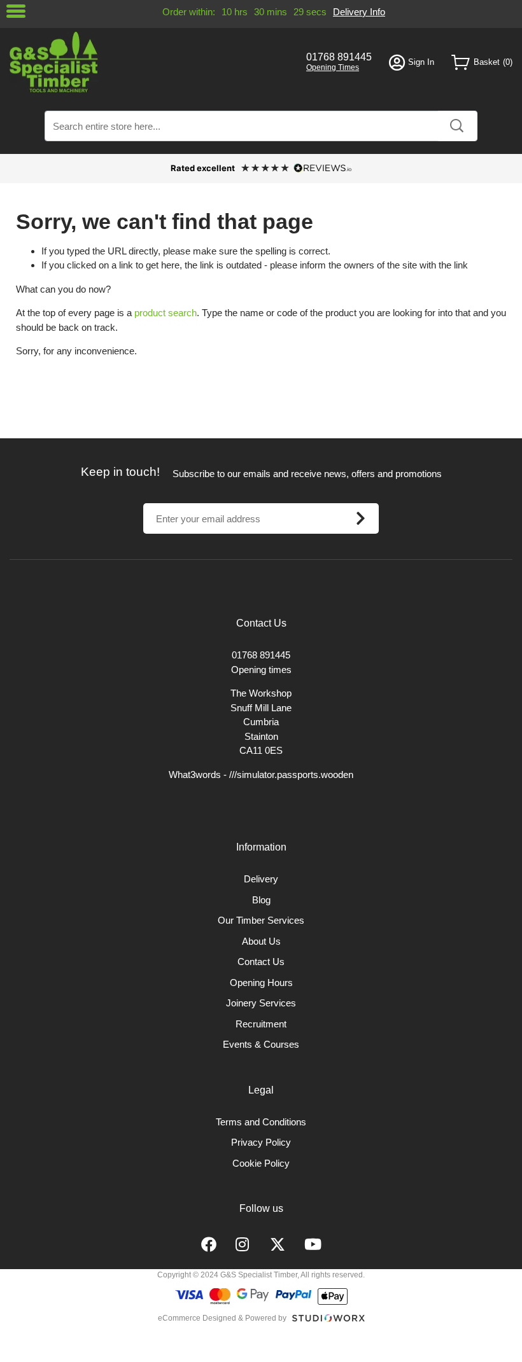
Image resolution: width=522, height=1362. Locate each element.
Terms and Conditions (261, 1121)
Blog (261, 899)
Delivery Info (359, 11)
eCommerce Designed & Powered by (222, 1318)
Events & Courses (261, 1044)
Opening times (261, 669)
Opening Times (332, 67)
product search (165, 312)
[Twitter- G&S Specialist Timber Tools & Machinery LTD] (277, 1244)
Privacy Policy (261, 1142)
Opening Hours (261, 982)
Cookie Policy (261, 1163)
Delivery (261, 878)
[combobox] (261, 126)
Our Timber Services (261, 920)
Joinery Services (261, 1002)
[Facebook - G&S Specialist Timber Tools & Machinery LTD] (208, 1244)
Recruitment (261, 1023)
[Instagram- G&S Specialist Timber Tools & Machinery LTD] (243, 1244)
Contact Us (261, 961)
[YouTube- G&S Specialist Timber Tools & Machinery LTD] (312, 1244)
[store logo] (149, 62)
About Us (261, 941)
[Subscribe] (360, 518)
